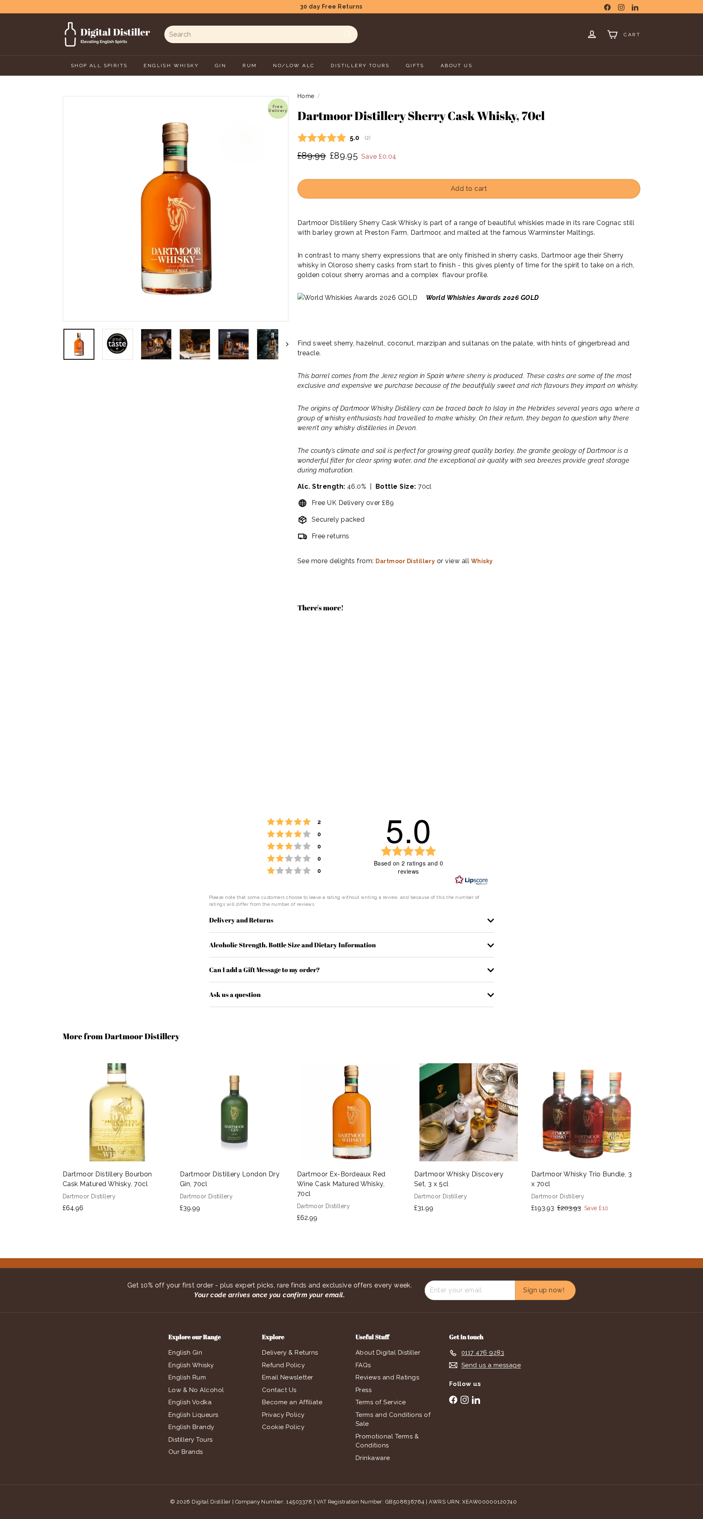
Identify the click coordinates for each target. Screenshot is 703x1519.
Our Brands (185, 1452)
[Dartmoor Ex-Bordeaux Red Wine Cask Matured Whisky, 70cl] (351, 1144)
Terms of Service (381, 1402)
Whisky (482, 561)
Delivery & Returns (290, 1352)
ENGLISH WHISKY (171, 65)
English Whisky (191, 1365)
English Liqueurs (193, 1414)
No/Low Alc (293, 65)
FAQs (363, 1365)
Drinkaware (373, 1458)
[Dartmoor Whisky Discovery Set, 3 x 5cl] (468, 1139)
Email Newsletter (287, 1377)
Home (305, 96)
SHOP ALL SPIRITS (99, 65)
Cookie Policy (283, 1427)
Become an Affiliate (292, 1402)
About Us (456, 65)
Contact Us (279, 1390)
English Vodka (190, 1402)
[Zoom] (175, 208)
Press (363, 1390)
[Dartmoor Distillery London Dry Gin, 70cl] (234, 1139)
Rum (249, 65)
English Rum (187, 1377)
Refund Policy (283, 1365)
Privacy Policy (283, 1414)
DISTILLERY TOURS (360, 65)
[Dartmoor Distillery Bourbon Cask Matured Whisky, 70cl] (117, 1139)
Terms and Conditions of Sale (393, 1419)
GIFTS (415, 65)
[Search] (348, 34)
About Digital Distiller (388, 1352)
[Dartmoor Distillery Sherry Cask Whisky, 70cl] (469, 648)
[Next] (283, 344)
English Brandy (191, 1427)
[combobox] (261, 34)
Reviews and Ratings (387, 1377)
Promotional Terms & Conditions (387, 1441)
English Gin (185, 1352)
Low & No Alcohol (196, 1390)
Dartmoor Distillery (405, 561)
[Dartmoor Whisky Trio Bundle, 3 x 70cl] (585, 1139)
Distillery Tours (190, 1439)
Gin (220, 65)
